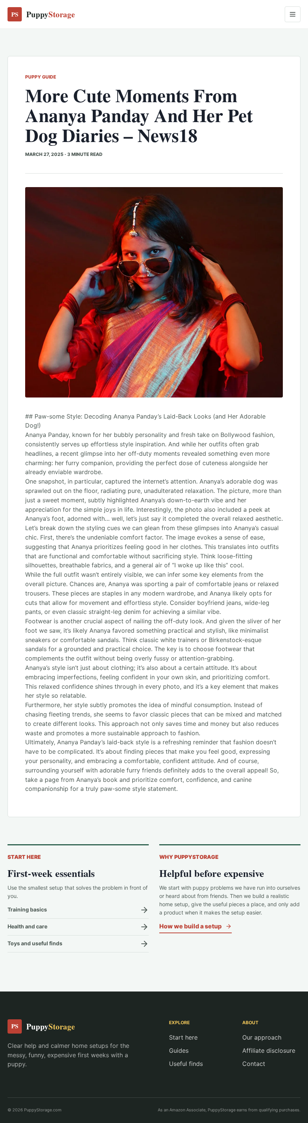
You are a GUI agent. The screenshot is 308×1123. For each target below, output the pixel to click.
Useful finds (186, 1063)
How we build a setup (190, 926)
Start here (183, 1037)
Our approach (261, 1037)
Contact (253, 1063)
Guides (179, 1050)
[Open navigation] (292, 14)
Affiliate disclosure (268, 1050)
